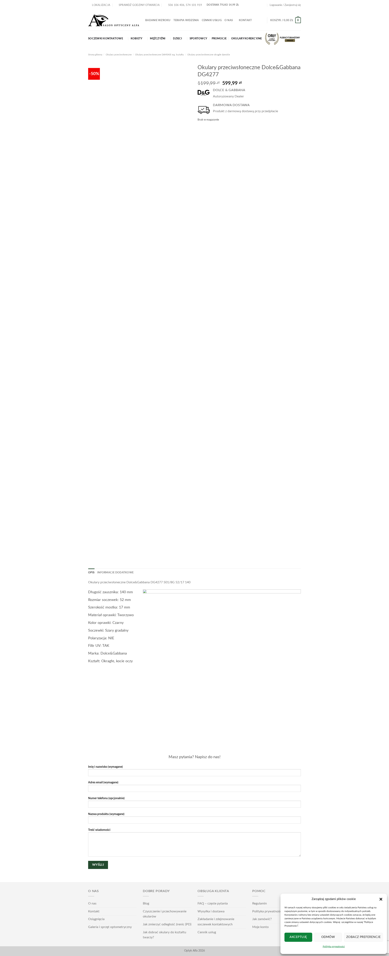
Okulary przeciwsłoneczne (119, 55)
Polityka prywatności (334, 946)
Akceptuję (298, 937)
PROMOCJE (219, 38)
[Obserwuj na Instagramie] (260, 5)
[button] (381, 899)
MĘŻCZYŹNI (157, 38)
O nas (228, 20)
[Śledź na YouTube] (264, 5)
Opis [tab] (91, 572)
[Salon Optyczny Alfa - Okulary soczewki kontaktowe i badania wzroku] (113, 20)
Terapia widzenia (186, 20)
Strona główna (95, 55)
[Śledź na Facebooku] (256, 5)
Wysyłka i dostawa (211, 911)
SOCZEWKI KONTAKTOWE (105, 38)
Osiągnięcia (96, 919)
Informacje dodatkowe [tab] (115, 572)
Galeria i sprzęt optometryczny (110, 927)
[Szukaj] (262, 20)
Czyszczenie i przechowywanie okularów (164, 914)
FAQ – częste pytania (213, 903)
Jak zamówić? (262, 919)
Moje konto (260, 927)
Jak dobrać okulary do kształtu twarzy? (164, 935)
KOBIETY (136, 38)
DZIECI (177, 38)
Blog (146, 903)
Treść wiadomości (99, 829)
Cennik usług (212, 20)
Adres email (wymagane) (103, 782)
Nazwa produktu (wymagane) (106, 814)
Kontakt (245, 20)
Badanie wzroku (158, 20)
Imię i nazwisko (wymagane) (105, 766)
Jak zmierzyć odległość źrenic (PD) (167, 924)
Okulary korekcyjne (246, 38)
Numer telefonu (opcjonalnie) (106, 798)
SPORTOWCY (198, 38)
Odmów (328, 937)
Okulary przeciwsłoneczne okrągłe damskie (208, 55)
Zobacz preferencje (363, 937)
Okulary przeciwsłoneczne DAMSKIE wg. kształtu (159, 55)
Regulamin (259, 903)
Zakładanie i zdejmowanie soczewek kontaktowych (216, 921)
